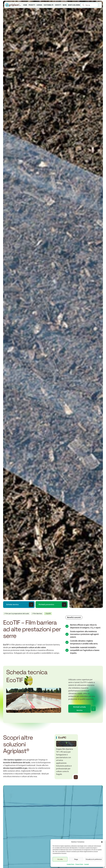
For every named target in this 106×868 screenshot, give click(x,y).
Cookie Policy (70, 864)
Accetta (60, 859)
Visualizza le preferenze (94, 859)
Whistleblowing (74, 5)
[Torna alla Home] (13, 5)
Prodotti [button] (32, 5)
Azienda (39, 5)
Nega (76, 859)
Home (25, 5)
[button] (102, 842)
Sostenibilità (48, 5)
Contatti (86, 864)
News (65, 5)
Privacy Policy (79, 864)
